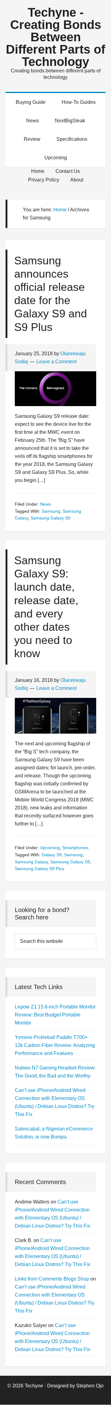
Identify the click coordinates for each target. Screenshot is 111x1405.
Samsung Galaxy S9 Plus (39, 868)
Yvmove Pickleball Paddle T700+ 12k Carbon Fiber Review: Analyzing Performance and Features (55, 1045)
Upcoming (50, 847)
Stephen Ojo (90, 1385)
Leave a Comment (56, 361)
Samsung (51, 511)
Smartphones (75, 847)
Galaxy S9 (52, 854)
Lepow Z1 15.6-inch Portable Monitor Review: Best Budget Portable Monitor (55, 1014)
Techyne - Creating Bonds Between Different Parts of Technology (55, 37)
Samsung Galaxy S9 (50, 517)
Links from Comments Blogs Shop (52, 1278)
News (45, 504)
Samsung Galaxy (31, 861)
